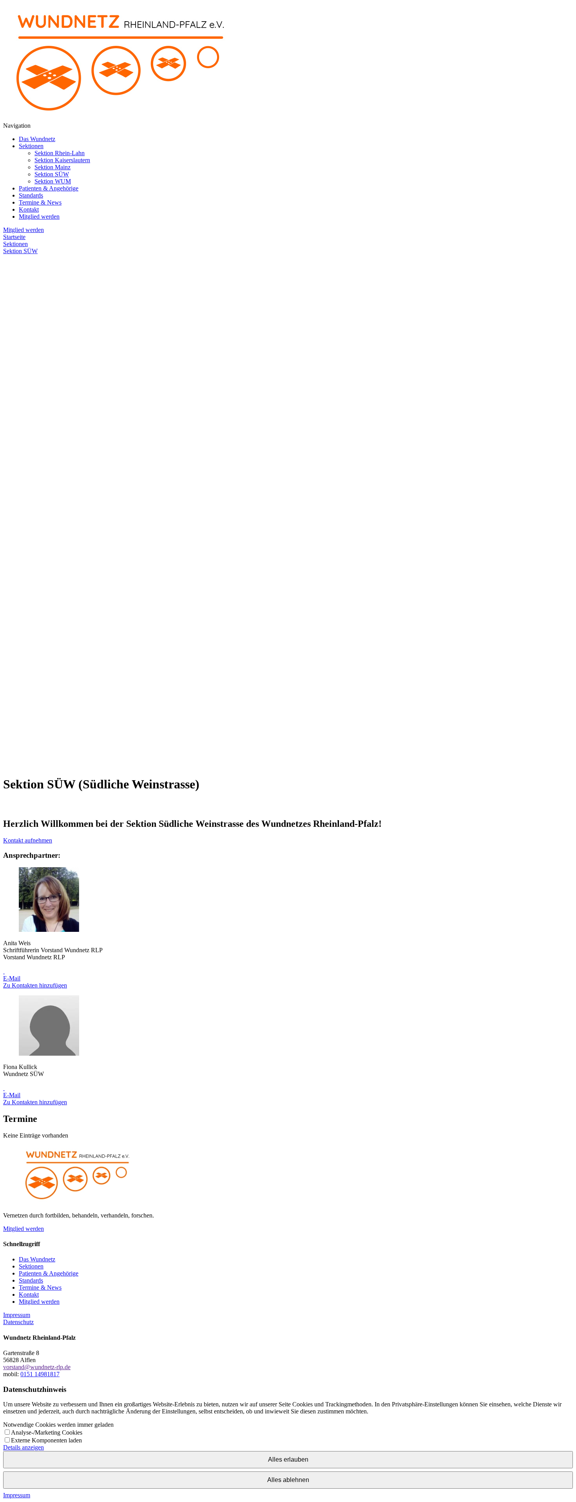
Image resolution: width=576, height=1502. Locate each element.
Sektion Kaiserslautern (62, 160)
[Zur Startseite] (120, 118)
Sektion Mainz (52, 167)
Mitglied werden (39, 216)
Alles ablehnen (288, 1480)
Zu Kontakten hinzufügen (35, 985)
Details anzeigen (23, 1447)
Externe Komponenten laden (46, 1440)
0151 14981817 (40, 1374)
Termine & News (40, 202)
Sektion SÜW (51, 174)
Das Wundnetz (37, 139)
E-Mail (11, 978)
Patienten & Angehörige (48, 188)
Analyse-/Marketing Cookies (46, 1432)
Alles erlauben (288, 1459)
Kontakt (29, 209)
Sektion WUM (52, 181)
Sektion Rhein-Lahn (59, 153)
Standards (31, 195)
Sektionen (31, 146)
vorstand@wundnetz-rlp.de (37, 1367)
